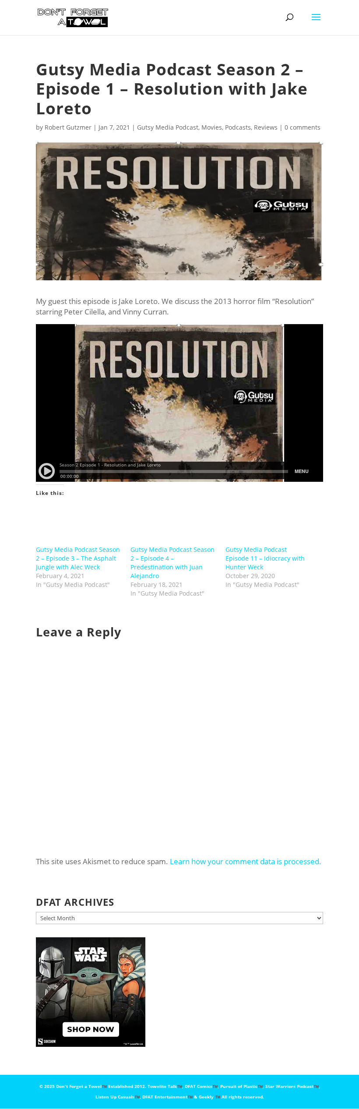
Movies (211, 127)
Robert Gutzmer (68, 127)
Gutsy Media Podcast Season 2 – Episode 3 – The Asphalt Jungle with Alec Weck (78, 558)
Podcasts (238, 127)
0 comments (302, 127)
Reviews (266, 127)
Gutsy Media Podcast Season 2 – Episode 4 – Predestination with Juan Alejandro (172, 562)
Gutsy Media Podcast (167, 127)
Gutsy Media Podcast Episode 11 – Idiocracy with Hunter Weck (265, 558)
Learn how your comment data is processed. (245, 861)
